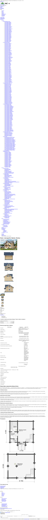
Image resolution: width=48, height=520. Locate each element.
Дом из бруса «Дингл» (8, 70)
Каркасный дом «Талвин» (8, 90)
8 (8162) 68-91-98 (2, 4)
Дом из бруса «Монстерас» (8, 54)
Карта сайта (10, 508)
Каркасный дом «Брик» (8, 86)
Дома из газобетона (4, 498)
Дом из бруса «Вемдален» (8, 61)
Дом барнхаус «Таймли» (8, 157)
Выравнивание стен (7, 212)
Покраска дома (5, 213)
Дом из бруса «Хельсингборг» (9, 82)
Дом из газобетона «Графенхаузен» (9, 106)
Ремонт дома (5, 186)
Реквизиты (4, 231)
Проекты (3, 10)
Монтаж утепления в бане (8, 192)
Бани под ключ (5, 136)
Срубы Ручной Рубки (6, 150)
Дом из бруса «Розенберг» (8, 81)
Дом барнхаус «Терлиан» (8, 155)
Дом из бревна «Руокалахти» (8, 26)
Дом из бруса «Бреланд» (8, 69)
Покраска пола (7, 214)
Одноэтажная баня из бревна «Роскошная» (10, 144)
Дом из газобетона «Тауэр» (8, 126)
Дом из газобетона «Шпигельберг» (9, 111)
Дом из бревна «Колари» (8, 29)
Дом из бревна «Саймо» (8, 35)
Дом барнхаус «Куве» (7, 166)
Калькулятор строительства (2, 8)
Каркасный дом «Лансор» (8, 94)
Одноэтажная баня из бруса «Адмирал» (10, 142)
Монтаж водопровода (7, 184)
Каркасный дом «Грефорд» (8, 91)
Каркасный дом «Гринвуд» (8, 89)
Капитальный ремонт (7, 187)
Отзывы (3, 495)
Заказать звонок (2, 487)
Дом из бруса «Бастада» (8, 48)
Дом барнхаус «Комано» (8, 165)
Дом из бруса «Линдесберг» (8, 79)
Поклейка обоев (7, 211)
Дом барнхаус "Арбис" (8, 156)
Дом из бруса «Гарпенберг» (8, 75)
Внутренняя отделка (4, 506)
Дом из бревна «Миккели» (8, 30)
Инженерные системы (6, 183)
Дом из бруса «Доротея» (8, 45)
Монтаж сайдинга (7, 179)
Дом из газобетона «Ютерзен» (9, 124)
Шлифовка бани (7, 198)
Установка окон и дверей (6, 216)
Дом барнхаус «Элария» (8, 153)
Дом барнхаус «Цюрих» (8, 164)
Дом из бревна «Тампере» (8, 40)
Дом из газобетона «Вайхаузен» (9, 115)
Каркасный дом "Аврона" (8, 100)
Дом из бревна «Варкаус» (8, 23)
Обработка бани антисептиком (9, 195)
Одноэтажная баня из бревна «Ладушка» (10, 146)
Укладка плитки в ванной (8, 210)
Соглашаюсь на (5, 512)
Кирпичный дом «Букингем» (8, 132)
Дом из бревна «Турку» (8, 25)
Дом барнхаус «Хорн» (7, 160)
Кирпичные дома (4, 500)
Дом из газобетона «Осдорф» (8, 117)
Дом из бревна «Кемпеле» (8, 37)
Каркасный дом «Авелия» (8, 99)
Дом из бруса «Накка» (7, 62)
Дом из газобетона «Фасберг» (8, 113)
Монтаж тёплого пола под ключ (9, 201)
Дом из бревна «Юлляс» (8, 34)
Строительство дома (6, 219)
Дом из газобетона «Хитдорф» (9, 116)
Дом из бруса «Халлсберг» (8, 74)
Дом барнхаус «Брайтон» (8, 152)
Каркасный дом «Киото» (8, 84)
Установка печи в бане (8, 191)
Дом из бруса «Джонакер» (8, 43)
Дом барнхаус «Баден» (8, 163)
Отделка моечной (7, 193)
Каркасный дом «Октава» (8, 87)
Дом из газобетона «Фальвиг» (8, 112)
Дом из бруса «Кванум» (8, 46)
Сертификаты (5, 230)
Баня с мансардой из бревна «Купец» (9, 147)
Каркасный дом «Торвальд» (8, 83)
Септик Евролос (5, 226)
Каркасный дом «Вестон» (8, 92)
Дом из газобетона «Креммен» (9, 118)
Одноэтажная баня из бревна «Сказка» (10, 137)
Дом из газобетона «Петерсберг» (9, 129)
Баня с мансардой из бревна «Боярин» (10, 149)
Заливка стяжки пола (7, 200)
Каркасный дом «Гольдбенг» (8, 103)
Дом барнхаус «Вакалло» (8, 161)
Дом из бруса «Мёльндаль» (8, 50)
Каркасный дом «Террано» (8, 97)
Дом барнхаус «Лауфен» (8, 162)
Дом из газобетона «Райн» (8, 104)
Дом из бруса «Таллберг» (8, 64)
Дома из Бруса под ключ (6, 42)
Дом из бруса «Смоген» (8, 59)
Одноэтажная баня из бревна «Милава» (10, 145)
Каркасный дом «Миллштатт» (9, 102)
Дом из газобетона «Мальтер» (8, 109)
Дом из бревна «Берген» (8, 38)
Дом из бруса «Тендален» (8, 47)
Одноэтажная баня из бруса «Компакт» (10, 140)
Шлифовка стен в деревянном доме (9, 209)
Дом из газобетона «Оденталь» (9, 125)
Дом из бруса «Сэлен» (7, 55)
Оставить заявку (1, 7)
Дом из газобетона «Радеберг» (9, 110)
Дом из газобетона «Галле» (8, 105)
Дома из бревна (4, 501)
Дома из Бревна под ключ (6, 21)
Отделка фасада (7, 178)
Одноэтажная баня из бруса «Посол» (9, 139)
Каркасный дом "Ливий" (8, 95)
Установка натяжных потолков (9, 205)
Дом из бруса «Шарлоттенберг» (9, 57)
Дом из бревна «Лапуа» (8, 41)
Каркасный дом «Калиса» (8, 98)
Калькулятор (3, 493)
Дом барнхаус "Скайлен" (8, 158)
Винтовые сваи (7, 170)
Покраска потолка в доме (8, 215)
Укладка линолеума (7, 202)
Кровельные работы (5, 173)
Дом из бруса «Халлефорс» (8, 76)
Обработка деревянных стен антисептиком (10, 181)
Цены (2, 218)
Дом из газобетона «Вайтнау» (8, 128)
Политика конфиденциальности (4, 508)
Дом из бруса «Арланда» (8, 68)
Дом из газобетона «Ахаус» (8, 120)
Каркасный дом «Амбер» (8, 88)
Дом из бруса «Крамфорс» (8, 71)
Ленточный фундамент (8, 169)
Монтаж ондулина (7, 176)
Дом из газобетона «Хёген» (8, 123)
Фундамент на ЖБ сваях (8, 171)
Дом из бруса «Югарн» (8, 65)
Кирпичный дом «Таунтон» (8, 134)
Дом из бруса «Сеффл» (8, 58)
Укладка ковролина (7, 204)
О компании (3, 15)
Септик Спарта (5, 225)
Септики (3, 12)
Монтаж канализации (7, 185)
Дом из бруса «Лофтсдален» (8, 60)
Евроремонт (6, 188)
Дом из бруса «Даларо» (8, 78)
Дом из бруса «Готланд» (8, 80)
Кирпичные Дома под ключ (6, 131)
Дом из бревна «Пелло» (8, 39)
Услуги (3, 11)
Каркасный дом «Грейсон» (8, 96)
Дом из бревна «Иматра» (8, 24)
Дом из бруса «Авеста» (8, 44)
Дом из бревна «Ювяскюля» (8, 31)
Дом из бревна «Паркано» (8, 36)
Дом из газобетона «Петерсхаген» (9, 130)
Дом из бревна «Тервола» (8, 27)
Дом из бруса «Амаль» (8, 73)
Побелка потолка (7, 207)
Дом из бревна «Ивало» (8, 33)
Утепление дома (7, 180)
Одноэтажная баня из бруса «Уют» (9, 138)
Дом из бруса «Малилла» (8, 52)
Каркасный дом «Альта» (8, 85)
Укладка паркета (7, 203)
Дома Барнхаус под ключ (6, 151)
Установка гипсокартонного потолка (9, 206)
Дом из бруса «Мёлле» (8, 49)
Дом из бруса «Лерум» (8, 66)
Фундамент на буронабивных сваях (9, 172)
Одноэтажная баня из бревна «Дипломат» (10, 148)
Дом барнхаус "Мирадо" (8, 159)
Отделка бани (5, 190)
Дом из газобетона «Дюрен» (8, 122)
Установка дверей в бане (8, 197)
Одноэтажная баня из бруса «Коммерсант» (10, 141)
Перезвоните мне (2, 513)
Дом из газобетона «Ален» (8, 121)
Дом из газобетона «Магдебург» (9, 108)
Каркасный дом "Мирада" (8, 101)
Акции (3, 13)
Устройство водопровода (6, 223)
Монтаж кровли (7, 174)
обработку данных (7, 512)
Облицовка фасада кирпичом (8, 182)
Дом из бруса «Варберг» (8, 63)
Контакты (3, 232)
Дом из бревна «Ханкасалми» (8, 28)
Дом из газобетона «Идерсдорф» (9, 107)
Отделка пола (5, 199)
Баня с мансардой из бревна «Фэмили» (10, 143)
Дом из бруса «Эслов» (7, 56)
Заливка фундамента (6, 168)
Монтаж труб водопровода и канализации (10, 194)
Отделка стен (5, 208)
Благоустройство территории (7, 189)
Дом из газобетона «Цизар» (8, 127)
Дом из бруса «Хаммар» (8, 67)
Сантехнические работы (6, 222)
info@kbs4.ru (2, 1)
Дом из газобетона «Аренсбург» (9, 119)
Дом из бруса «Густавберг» (8, 77)
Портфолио (3, 14)
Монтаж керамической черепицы (9, 177)
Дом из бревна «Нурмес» (8, 22)
